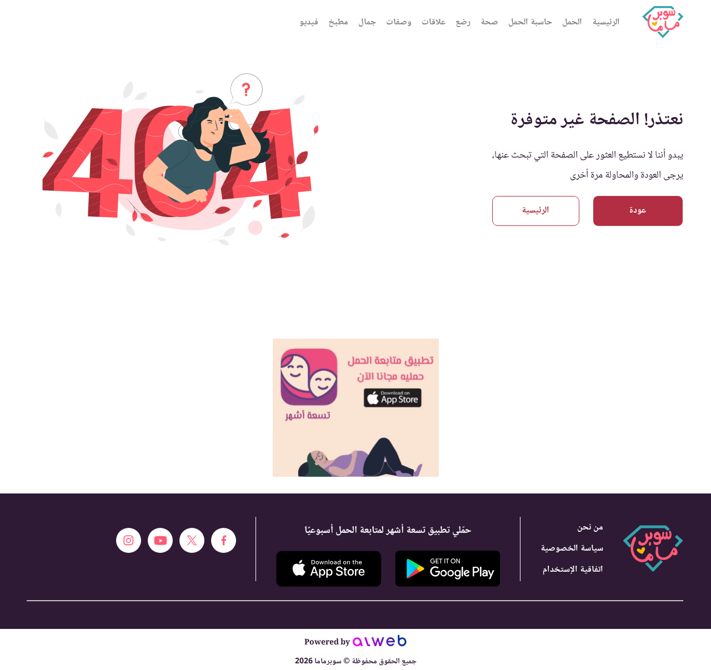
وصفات (399, 22)
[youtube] (160, 540)
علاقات (433, 22)
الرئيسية (606, 22)
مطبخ (338, 22)
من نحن (590, 527)
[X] (191, 540)
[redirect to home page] (662, 22)
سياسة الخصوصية (571, 548)
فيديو (308, 22)
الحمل (572, 22)
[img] (356, 343)
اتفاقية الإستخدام (573, 569)
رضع (462, 22)
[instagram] (128, 540)
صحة (489, 22)
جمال (367, 22)
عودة (637, 210)
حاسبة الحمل (530, 22)
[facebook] (223, 540)
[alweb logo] (380, 643)
